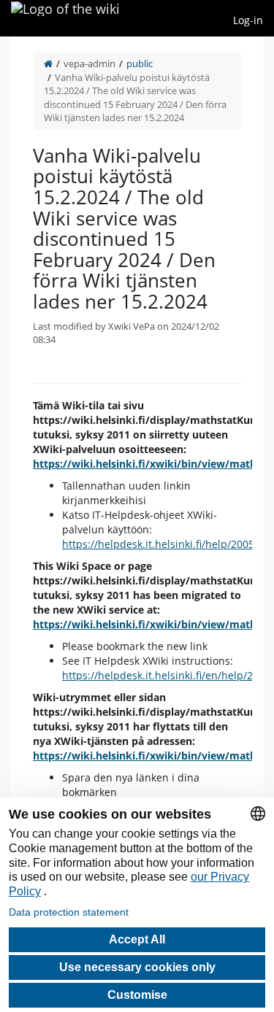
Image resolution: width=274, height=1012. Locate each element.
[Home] (48, 63)
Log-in (248, 20)
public (139, 63)
